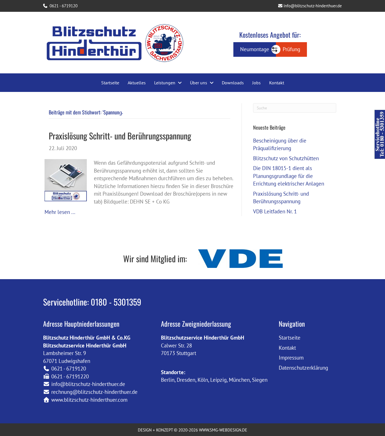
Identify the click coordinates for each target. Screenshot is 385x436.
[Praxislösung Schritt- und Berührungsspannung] (66, 179)
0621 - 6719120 (63, 5)
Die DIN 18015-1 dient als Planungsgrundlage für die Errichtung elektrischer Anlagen (288, 176)
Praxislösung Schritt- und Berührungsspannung (120, 135)
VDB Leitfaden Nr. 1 (275, 211)
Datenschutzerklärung (303, 367)
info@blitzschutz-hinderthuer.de (312, 5)
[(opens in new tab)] (240, 257)
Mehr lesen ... (60, 212)
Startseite (289, 337)
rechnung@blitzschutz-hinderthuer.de (94, 391)
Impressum (291, 357)
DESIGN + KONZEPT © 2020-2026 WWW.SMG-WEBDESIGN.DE (192, 430)
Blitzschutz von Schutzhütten (286, 158)
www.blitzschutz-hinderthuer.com (89, 399)
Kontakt (287, 347)
